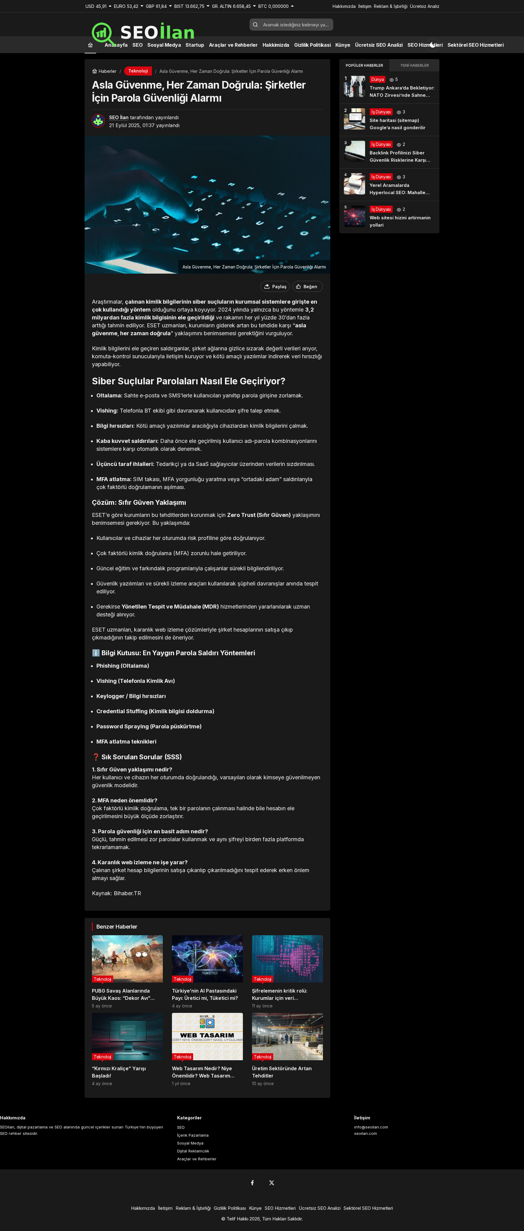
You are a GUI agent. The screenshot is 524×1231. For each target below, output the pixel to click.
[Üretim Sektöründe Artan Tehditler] (287, 1049)
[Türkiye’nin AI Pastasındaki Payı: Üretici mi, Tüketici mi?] (207, 971)
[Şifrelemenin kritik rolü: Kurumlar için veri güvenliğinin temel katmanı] (287, 971)
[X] (271, 1182)
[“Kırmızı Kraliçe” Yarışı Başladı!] (127, 1049)
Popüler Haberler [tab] (364, 65)
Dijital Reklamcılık (193, 1150)
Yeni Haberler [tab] (414, 65)
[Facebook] (252, 1182)
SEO (181, 1127)
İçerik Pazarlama (193, 1135)
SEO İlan (119, 117)
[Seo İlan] (165, 32)
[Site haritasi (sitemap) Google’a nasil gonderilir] (389, 120)
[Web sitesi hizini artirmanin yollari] (389, 217)
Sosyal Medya (190, 1143)
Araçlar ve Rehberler (197, 1158)
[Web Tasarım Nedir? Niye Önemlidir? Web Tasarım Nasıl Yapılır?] (207, 1049)
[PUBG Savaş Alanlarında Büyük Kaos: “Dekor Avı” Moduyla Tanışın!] (127, 971)
